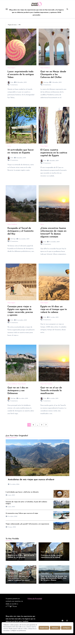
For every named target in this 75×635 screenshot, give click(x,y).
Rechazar (55, 627)
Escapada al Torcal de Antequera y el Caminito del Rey (20, 231)
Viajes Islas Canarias (46, 384)
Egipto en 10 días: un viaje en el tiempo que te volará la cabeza (53, 309)
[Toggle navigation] (7, 9)
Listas (9, 146)
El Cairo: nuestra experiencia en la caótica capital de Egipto (53, 153)
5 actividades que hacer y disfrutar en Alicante (22, 492)
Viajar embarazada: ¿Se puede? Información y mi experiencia (27, 524)
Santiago (46, 82)
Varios (42, 224)
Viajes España (22, 384)
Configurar (66, 627)
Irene (12, 82)
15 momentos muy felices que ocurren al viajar (22, 513)
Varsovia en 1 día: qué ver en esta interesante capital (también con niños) (19, 578)
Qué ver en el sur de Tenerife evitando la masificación (51, 391)
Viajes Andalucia (45, 67)
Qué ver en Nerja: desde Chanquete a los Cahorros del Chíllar (53, 74)
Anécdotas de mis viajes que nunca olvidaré (31, 480)
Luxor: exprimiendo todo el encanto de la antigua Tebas (21, 74)
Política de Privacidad (35, 598)
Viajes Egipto (11, 67)
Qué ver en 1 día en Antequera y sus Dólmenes (18, 391)
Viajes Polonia (12, 552)
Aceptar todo (44, 627)
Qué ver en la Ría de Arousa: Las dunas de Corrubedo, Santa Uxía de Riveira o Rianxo (54, 578)
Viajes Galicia (45, 573)
